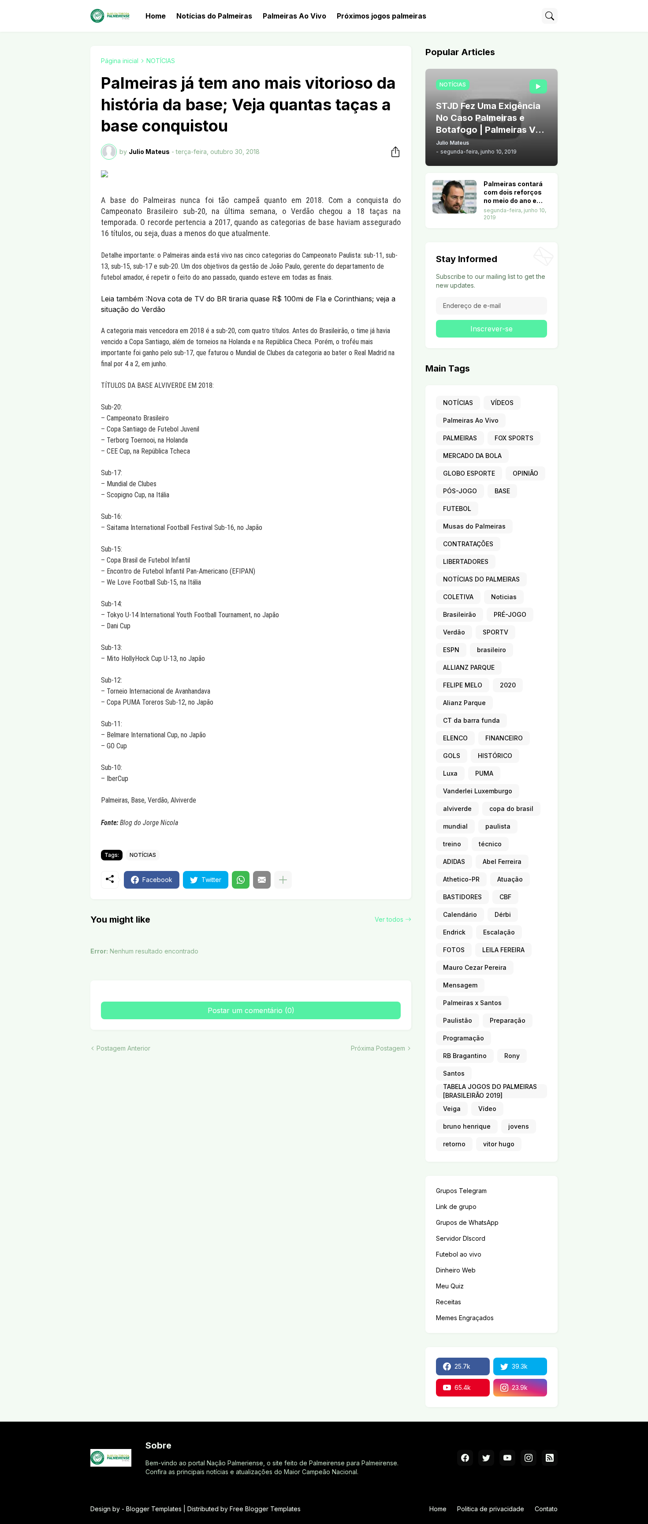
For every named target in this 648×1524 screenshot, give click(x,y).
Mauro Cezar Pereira (474, 967)
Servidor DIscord (460, 1238)
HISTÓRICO (495, 755)
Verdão (454, 632)
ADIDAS (454, 861)
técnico (490, 844)
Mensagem (460, 985)
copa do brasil (511, 808)
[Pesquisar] (550, 16)
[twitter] (486, 1458)
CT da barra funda (471, 720)
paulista (497, 826)
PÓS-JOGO (460, 491)
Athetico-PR (461, 879)
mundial (455, 826)
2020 (508, 685)
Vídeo (487, 1108)
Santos (454, 1073)
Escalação (499, 932)
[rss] (550, 1458)
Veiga (452, 1108)
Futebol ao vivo (458, 1254)
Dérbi (503, 914)
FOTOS (454, 949)
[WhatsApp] (241, 880)
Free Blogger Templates (265, 1509)
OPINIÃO (525, 473)
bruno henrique (467, 1126)
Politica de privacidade (490, 1509)
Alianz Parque (464, 702)
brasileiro (491, 649)
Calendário (460, 914)
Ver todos (389, 919)
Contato (546, 1509)
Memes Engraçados (465, 1317)
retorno (454, 1144)
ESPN (451, 649)
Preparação (507, 1020)
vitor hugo (498, 1144)
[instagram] (528, 1458)
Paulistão (457, 1020)
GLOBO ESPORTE (469, 473)
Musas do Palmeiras (474, 526)
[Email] (262, 880)
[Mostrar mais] (283, 880)
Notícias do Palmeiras (214, 15)
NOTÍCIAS (160, 60)
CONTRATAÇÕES (468, 544)
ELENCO (455, 738)
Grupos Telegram (461, 1190)
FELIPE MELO (462, 685)
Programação (463, 1038)
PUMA (484, 773)
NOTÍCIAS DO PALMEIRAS (481, 579)
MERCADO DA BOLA (472, 455)
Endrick (454, 932)
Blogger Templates (154, 1509)
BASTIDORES (462, 897)
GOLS (451, 755)
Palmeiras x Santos (472, 1002)
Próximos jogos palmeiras (381, 15)
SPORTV (495, 632)
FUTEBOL (457, 508)
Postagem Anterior (123, 1048)
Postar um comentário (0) (251, 1010)
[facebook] (465, 1458)
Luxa (450, 773)
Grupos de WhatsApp (467, 1222)
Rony (512, 1055)
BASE (502, 491)
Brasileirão (459, 614)
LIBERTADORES (465, 561)
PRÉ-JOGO (510, 614)
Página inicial (119, 60)
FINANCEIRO (504, 738)
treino (452, 844)
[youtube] (507, 1458)
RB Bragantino (465, 1055)
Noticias (504, 597)
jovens (518, 1126)
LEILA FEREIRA (503, 949)
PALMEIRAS (460, 438)
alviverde (457, 808)
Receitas (448, 1302)
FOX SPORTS (514, 438)
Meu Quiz (450, 1286)
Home (155, 15)
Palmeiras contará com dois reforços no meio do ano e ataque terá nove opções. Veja (513, 192)
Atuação (510, 879)
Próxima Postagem (378, 1048)
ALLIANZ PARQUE (469, 667)
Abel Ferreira (502, 861)
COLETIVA (458, 597)
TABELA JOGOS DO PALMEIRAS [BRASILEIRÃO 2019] (490, 1091)
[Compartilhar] (393, 152)
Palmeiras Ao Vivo (294, 15)
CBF (505, 897)
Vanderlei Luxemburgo (477, 791)
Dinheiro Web (456, 1270)
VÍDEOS (502, 402)
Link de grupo (456, 1206)
